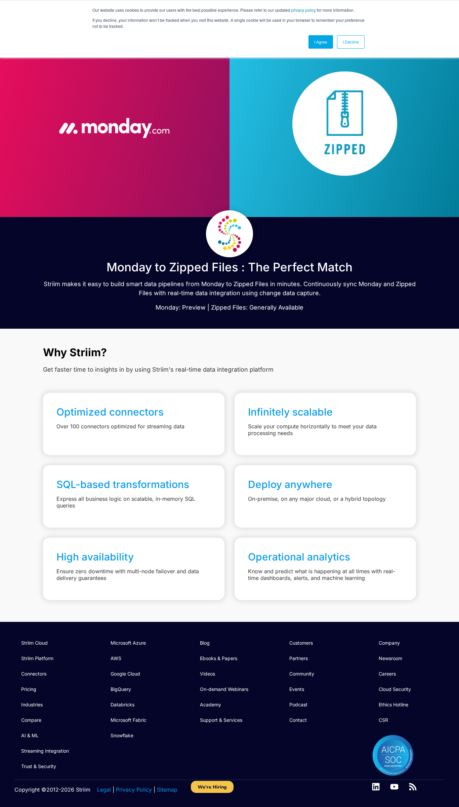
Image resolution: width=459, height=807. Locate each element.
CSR (383, 720)
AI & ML (30, 735)
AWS (116, 658)
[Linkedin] (376, 787)
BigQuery (121, 689)
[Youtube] (394, 787)
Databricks (122, 704)
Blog (205, 643)
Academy (210, 704)
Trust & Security (38, 766)
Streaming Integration (45, 751)
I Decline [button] (351, 42)
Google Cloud (125, 674)
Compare (31, 720)
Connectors (33, 674)
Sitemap (167, 789)
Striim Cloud (34, 643)
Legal (104, 789)
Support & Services (221, 720)
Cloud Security (395, 689)
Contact (298, 720)
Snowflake (122, 735)
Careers (387, 674)
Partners (298, 658)
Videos (207, 674)
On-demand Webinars (224, 689)
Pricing (28, 689)
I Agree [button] (320, 42)
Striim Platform (37, 658)
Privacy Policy (134, 789)
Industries (32, 704)
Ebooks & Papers (218, 658)
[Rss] (413, 787)
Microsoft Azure (128, 643)
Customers (301, 643)
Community (301, 674)
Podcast (298, 704)
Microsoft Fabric (129, 720)
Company (389, 643)
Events (296, 689)
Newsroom (390, 658)
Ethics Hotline (393, 704)
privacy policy (303, 10)
